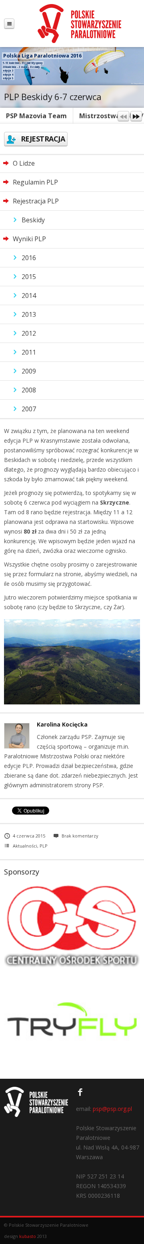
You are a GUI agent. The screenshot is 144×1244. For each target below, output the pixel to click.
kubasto (27, 1236)
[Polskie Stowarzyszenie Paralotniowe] (79, 23)
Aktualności (25, 846)
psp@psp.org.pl (112, 1109)
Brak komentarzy (80, 836)
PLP (44, 846)
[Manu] (9, 23)
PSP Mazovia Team (36, 115)
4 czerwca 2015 (29, 836)
